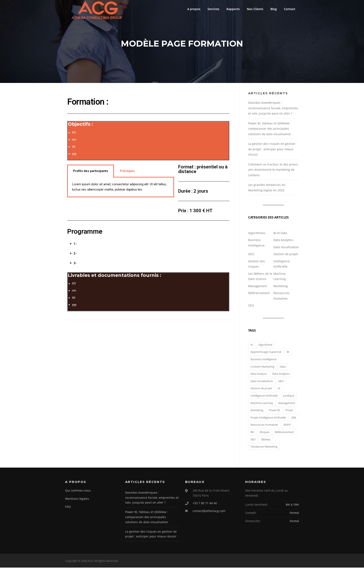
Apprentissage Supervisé (265, 352)
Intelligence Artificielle (264, 395)
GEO (251, 254)
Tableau (265, 439)
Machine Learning (261, 403)
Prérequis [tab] (127, 171)
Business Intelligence (263, 359)
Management (257, 286)
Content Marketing (262, 366)
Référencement (259, 293)
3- (75, 263)
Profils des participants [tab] (90, 171)
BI (288, 352)
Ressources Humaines (264, 425)
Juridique (288, 395)
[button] (148, 244)
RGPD (287, 425)
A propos (193, 9)
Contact (289, 9)
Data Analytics (283, 240)
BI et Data (280, 233)
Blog (273, 9)
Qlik (293, 417)
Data (283, 366)
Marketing (280, 286)
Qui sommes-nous (78, 490)
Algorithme (265, 345)
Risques (264, 432)
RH (252, 432)
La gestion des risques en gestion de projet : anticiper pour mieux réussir (271, 149)
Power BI (274, 410)
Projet (289, 410)
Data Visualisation (286, 247)
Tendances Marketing (263, 446)
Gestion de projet (285, 254)
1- (75, 244)
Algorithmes (256, 233)
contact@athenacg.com (209, 511)
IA (279, 388)
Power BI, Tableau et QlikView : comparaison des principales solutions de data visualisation (269, 128)
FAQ (68, 507)
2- (75, 253)
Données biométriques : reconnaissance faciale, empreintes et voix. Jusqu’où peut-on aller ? (273, 108)
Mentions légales (77, 499)
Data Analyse (258, 374)
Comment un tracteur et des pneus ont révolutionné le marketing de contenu (273, 169)
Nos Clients (255, 9)
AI (251, 345)
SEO (251, 305)
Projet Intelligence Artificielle (268, 417)
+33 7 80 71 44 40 (205, 503)
